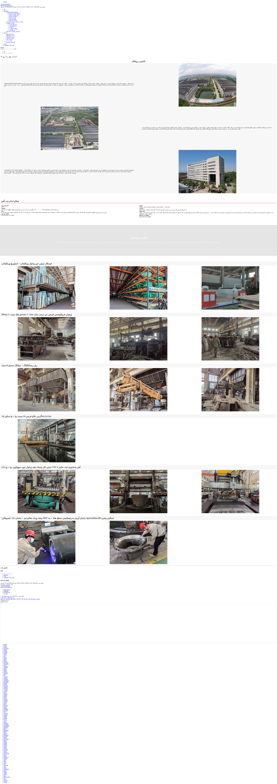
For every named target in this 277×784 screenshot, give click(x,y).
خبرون (5, 43)
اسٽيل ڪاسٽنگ (9, 34)
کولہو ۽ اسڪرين (10, 23)
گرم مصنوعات (10, 597)
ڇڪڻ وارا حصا (12, 19)
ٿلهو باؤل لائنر (31, 598)
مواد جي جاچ (9, 39)
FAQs (4, 576)
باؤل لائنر (18, 598)
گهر (4, 9)
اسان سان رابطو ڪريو (8, 45)
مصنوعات (5, 10)
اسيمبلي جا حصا (13, 20)
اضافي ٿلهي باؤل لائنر (10, 598)
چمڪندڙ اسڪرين (13, 28)
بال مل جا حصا (12, 17)
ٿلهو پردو (37, 598)
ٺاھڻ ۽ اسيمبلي (10, 38)
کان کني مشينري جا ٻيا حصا (13, 31)
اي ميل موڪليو (4, 601)
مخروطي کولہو (13, 24)
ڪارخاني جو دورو (10, 42)
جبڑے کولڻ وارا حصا (14, 15)
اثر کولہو (11, 27)
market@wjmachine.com (6, 587)
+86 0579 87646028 (5, 585)
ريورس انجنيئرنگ (10, 36)
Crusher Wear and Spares (12, 12)
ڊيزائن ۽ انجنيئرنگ (10, 35)
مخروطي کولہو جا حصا (15, 13)
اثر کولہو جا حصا (13, 16)
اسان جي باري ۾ (7, 41)
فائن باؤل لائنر (24, 598)
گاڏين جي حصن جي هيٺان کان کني (14, 21)
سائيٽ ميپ (3, 597)
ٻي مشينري (12, 30)
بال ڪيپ (3, 598)
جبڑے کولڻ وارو (13, 26)
